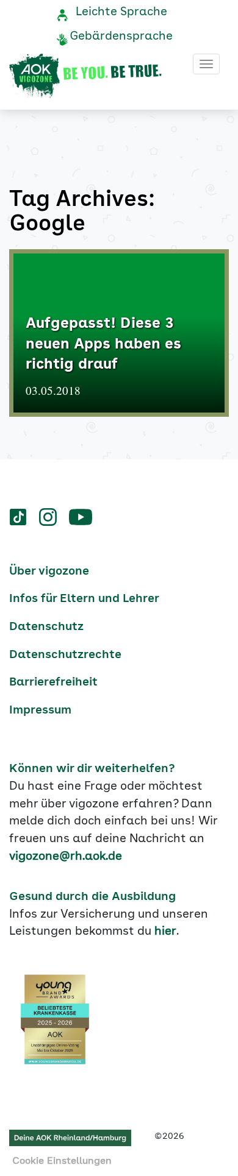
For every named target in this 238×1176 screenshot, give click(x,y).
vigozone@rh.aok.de (65, 857)
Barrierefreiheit (53, 682)
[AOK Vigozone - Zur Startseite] (85, 76)
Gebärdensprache (121, 36)
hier (165, 932)
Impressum (40, 710)
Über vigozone (49, 571)
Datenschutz (46, 627)
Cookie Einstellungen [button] (62, 1161)
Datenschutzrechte (65, 655)
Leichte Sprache (121, 12)
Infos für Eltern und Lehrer (84, 599)
